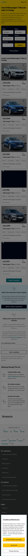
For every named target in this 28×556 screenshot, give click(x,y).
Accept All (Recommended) (14, 539)
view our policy (7, 535)
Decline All (14, 545)
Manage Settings (14, 551)
